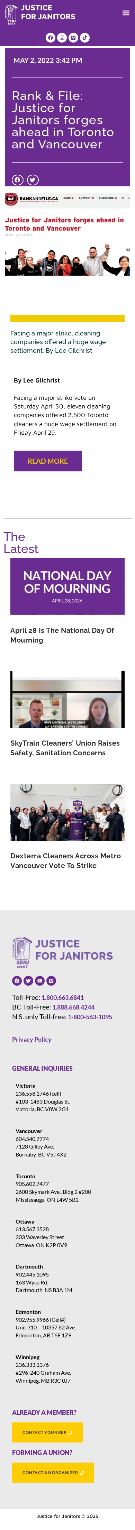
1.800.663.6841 (63, 997)
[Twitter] (28, 981)
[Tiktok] (85, 38)
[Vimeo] (73, 38)
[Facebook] (50, 38)
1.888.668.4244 (73, 1007)
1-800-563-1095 (90, 1017)
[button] (126, 13)
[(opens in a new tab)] (67, 586)
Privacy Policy (32, 1039)
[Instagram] (62, 38)
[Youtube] (40, 981)
